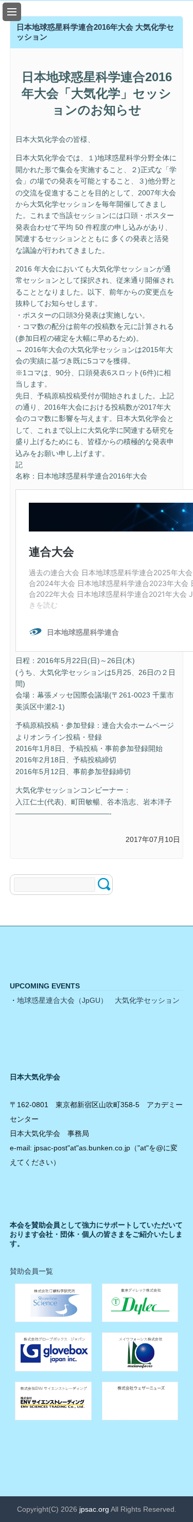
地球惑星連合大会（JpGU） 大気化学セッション (98, 1000)
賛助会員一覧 (31, 1271)
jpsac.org (94, 1509)
